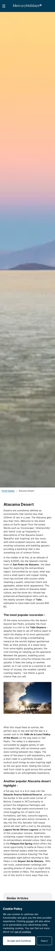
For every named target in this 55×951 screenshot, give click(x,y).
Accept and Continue (19, 940)
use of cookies (23, 931)
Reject (44, 940)
